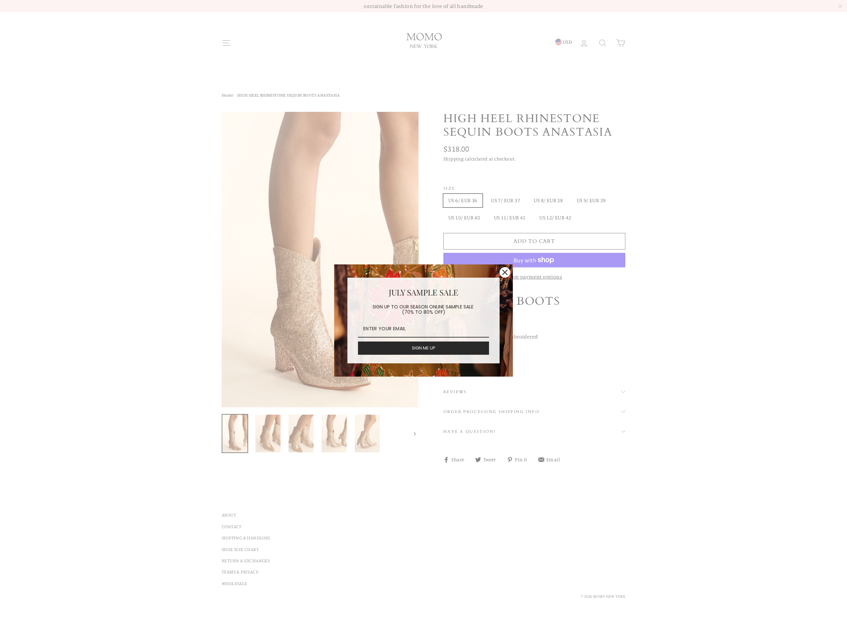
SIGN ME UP (423, 348)
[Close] (505, 272)
